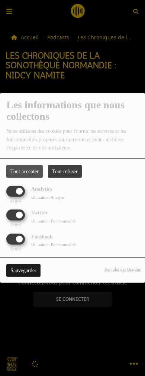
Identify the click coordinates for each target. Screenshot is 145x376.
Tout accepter (24, 171)
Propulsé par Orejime (122, 269)
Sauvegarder (23, 270)
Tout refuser (65, 171)
